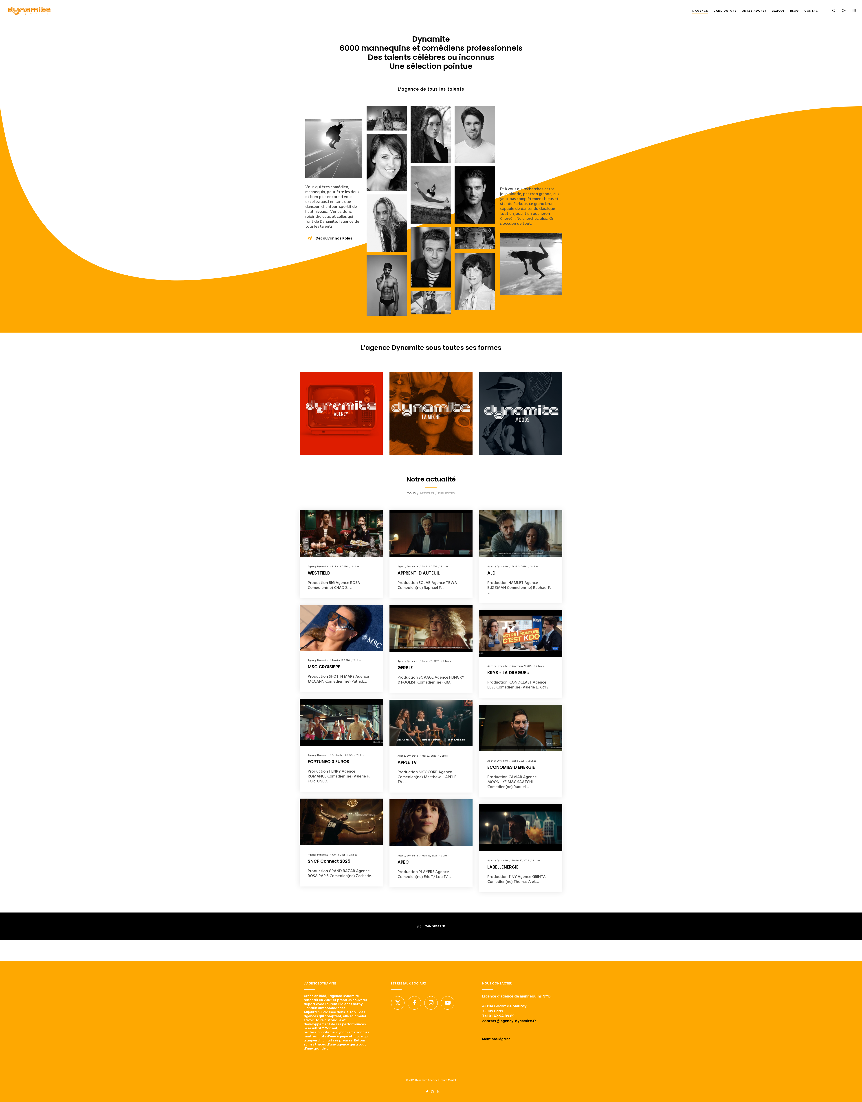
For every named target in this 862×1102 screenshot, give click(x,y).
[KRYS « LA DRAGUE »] (520, 633)
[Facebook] (414, 1003)
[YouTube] (447, 1003)
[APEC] (431, 822)
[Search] (831, 10)
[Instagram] (431, 1003)
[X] (398, 1003)
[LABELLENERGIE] (520, 827)
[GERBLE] (431, 628)
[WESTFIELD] (341, 533)
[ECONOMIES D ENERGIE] (520, 728)
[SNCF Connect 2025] (341, 822)
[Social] (841, 10)
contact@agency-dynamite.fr (509, 1021)
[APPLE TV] (431, 723)
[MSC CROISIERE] (341, 628)
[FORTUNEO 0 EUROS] (341, 722)
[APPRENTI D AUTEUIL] (431, 533)
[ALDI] (520, 533)
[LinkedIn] (438, 1091)
